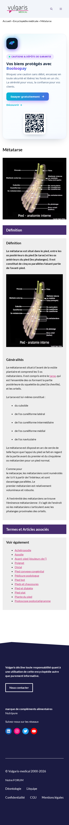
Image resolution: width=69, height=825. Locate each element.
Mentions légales (53, 797)
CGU (33, 797)
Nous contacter (19, 687)
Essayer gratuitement (25, 96)
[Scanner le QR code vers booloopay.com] (34, 123)
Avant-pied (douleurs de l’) (31, 558)
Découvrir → (14, 105)
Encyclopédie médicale (25, 21)
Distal (18, 567)
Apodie (19, 554)
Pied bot (20, 579)
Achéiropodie (23, 550)
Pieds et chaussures (27, 584)
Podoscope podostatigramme (33, 601)
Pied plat (20, 592)
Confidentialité (15, 797)
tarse (53, 375)
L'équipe (32, 788)
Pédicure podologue (27, 575)
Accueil (7, 21)
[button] (51, 9)
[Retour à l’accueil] (17, 8)
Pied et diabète (24, 588)
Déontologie (13, 788)
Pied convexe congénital (29, 571)
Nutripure (11, 713)
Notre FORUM (14, 780)
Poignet (19, 563)
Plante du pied (23, 596)
